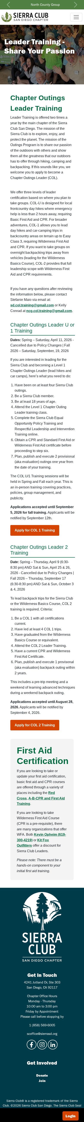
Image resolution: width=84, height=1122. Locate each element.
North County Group (45, 5)
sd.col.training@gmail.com (32, 305)
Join (42, 1081)
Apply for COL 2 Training (35, 725)
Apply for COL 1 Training (35, 530)
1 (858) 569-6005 (42, 1025)
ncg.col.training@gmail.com (49, 311)
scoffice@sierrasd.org (42, 1034)
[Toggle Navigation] (76, 17)
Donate (42, 1075)
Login (70, 1115)
